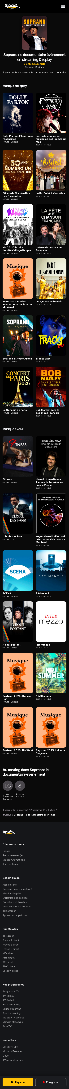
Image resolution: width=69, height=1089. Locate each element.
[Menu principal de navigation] (63, 6)
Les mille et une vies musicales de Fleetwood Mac (51, 139)
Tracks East (43, 358)
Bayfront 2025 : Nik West (18, 750)
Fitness (7, 479)
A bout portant (12, 644)
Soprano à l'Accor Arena (17, 358)
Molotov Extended (13, 1051)
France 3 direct (11, 944)
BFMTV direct (10, 970)
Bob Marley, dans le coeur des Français (47, 411)
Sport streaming (12, 1013)
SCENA (7, 593)
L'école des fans (12, 536)
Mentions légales (12, 893)
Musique (39, 67)
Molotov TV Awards (13, 1017)
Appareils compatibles (15, 915)
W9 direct (8, 962)
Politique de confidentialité (17, 889)
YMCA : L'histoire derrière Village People (17, 249)
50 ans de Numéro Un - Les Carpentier (16, 195)
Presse (6, 851)
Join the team (10, 864)
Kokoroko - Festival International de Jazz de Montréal (17, 304)
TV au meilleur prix (13, 1060)
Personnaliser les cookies (17, 906)
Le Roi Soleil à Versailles (50, 193)
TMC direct (9, 966)
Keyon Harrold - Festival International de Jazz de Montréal (50, 539)
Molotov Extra (10, 1046)
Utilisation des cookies (15, 897)
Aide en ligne (10, 884)
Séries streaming (12, 1008)
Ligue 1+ (7, 1055)
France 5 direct (11, 948)
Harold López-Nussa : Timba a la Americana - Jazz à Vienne (49, 482)
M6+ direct (9, 953)
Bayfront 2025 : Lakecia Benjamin (50, 752)
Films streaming (11, 1004)
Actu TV (7, 1026)
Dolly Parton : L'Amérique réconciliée (18, 137)
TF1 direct (8, 935)
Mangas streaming (13, 1021)
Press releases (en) (13, 855)
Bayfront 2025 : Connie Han (17, 697)
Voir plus (61, 72)
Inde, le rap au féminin (49, 301)
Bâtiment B (42, 593)
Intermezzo (43, 644)
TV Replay (8, 995)
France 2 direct (11, 940)
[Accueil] (12, 6)
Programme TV (11, 991)
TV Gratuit (8, 1000)
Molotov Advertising (14, 859)
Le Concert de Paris (15, 410)
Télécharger (9, 910)
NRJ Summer (43, 696)
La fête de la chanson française (49, 249)
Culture (29, 67)
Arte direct (9, 957)
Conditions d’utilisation (15, 902)
